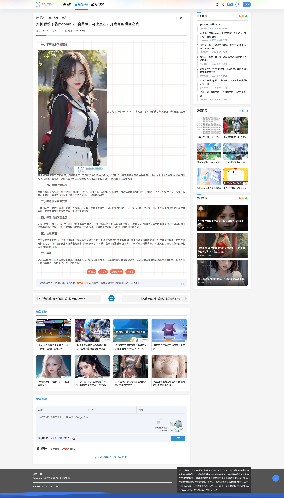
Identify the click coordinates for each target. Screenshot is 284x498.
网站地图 (37, 474)
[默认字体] (181, 17)
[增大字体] (185, 17)
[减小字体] (177, 17)
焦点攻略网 (43, 31)
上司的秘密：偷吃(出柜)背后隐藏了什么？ (162, 298)
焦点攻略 (83, 4)
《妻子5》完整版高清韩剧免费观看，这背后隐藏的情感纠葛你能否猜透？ (221, 250)
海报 (131, 272)
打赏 (104, 272)
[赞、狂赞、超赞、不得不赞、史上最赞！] (61, 438)
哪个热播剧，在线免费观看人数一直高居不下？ (63, 298)
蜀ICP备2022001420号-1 (45, 486)
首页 (68, 4)
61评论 (82, 31)
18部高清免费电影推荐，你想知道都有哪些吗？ (222, 279)
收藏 (93, 272)
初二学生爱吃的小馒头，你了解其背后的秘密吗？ (221, 223)
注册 (239, 4)
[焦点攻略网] (46, 4)
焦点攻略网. (65, 478)
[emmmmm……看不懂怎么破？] (57, 438)
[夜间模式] (222, 4)
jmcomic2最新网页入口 (211, 24)
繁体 (230, 4)
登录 (247, 4)
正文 (64, 17)
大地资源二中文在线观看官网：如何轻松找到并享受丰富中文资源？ (92, 384)
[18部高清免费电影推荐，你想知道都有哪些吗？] (222, 273)
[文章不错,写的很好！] (53, 438)
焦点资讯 (99, 4)
